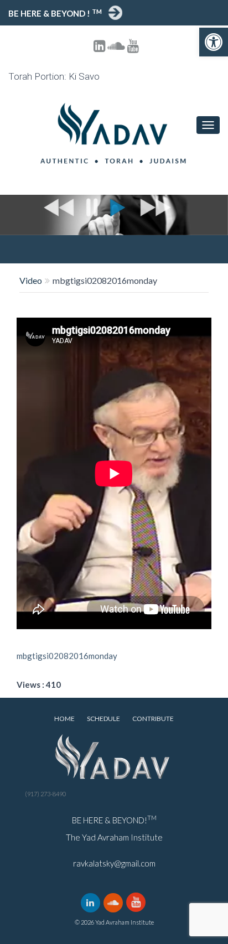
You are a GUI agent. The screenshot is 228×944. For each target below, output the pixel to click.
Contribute (153, 718)
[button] (213, 42)
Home (64, 718)
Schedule (103, 718)
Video (30, 280)
